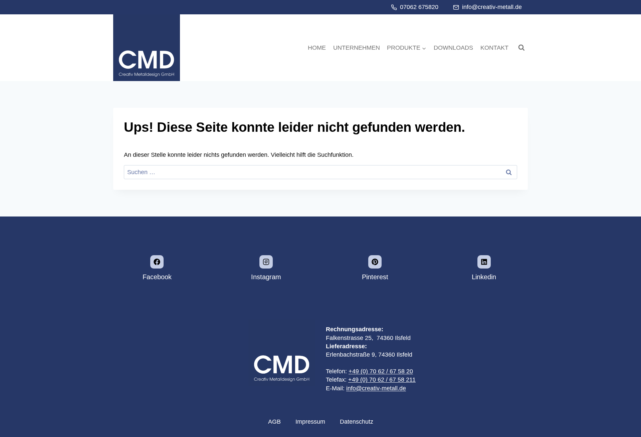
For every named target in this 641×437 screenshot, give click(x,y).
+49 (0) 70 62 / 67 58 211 (382, 379)
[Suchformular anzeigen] (521, 47)
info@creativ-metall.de (376, 388)
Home (317, 47)
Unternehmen (356, 47)
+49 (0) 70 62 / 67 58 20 (381, 371)
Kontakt (494, 47)
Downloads (453, 47)
